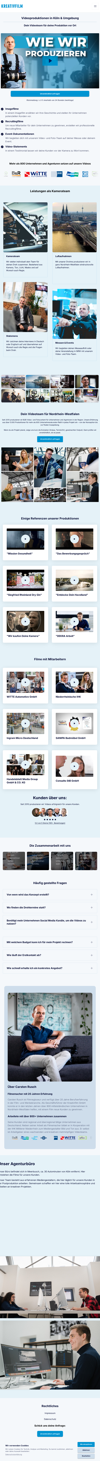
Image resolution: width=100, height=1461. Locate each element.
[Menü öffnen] (95, 6)
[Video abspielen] (25, 539)
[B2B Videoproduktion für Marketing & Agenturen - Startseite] (12, 6)
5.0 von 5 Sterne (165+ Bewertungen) (50, 823)
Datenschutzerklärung (13, 1454)
